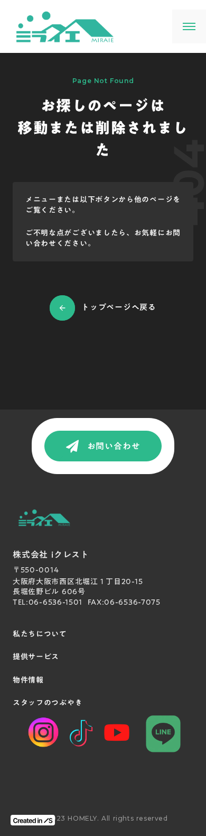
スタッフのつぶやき (47, 703)
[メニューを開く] (189, 26)
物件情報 (28, 680)
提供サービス (36, 657)
